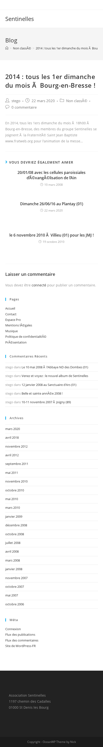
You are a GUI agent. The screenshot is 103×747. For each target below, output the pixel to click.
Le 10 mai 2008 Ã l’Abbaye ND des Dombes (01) (55, 367)
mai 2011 (11, 472)
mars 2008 (12, 560)
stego (15, 101)
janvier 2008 (13, 569)
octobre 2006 (14, 604)
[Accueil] (6, 48)
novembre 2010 (16, 481)
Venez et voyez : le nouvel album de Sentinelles (55, 376)
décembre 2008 (16, 525)
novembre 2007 (16, 578)
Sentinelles (19, 19)
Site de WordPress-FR (20, 646)
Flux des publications (20, 634)
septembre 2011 (16, 464)
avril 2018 (12, 437)
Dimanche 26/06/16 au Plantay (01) (51, 203)
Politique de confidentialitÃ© (25, 336)
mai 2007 (11, 595)
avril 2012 (12, 455)
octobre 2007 (14, 586)
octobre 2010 (14, 490)
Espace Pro (13, 319)
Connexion (13, 629)
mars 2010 (12, 507)
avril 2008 (12, 551)
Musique (11, 331)
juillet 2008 (12, 543)
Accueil (10, 308)
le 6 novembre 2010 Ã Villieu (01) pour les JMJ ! (51, 235)
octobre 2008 (14, 534)
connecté (39, 285)
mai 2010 (11, 499)
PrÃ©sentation (16, 342)
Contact (11, 314)
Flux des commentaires (21, 640)
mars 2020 (12, 429)
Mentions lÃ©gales (18, 325)
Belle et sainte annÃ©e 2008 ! (42, 393)
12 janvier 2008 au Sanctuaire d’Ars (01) (49, 385)
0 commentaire (24, 107)
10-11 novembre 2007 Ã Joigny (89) (46, 402)
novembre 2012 (16, 446)
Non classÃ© (76, 101)
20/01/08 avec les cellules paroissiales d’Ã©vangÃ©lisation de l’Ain (51, 175)
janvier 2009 (13, 516)
